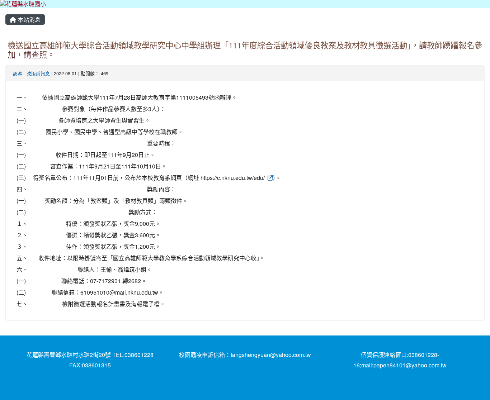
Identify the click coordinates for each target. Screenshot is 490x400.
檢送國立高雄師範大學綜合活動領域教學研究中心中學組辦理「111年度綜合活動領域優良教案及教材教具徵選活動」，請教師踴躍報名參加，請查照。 (245, 49)
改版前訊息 (38, 73)
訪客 (17, 73)
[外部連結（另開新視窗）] (269, 177)
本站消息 (28, 19)
